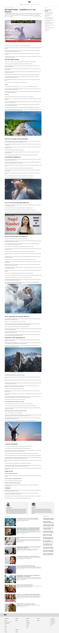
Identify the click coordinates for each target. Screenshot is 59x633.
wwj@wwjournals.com (53, 621)
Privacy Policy (52, 622)
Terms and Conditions (53, 623)
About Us (52, 624)
